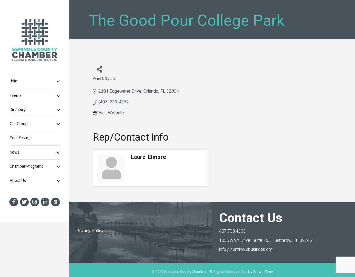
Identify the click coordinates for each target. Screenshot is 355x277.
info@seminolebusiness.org (246, 249)
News (14, 152)
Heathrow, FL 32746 (265, 240)
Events (16, 96)
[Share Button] (99, 69)
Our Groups (19, 124)
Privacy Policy (89, 230)
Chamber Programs (26, 166)
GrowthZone (263, 271)
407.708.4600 (232, 231)
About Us (18, 180)
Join (13, 81)
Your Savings (21, 138)
